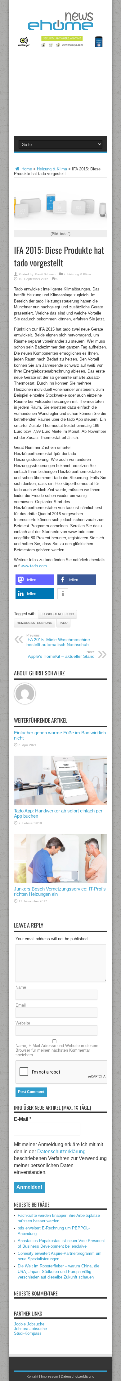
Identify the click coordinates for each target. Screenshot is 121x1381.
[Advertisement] (60, 95)
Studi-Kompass (28, 1333)
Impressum (49, 1376)
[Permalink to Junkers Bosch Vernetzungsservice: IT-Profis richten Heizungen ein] (60, 881)
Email (21, 1005)
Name (21, 987)
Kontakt (32, 1376)
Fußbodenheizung (57, 614)
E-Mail (22, 1119)
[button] (35, 579)
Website (23, 1023)
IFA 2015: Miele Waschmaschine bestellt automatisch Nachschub (58, 640)
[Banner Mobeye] (60, 46)
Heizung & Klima (52, 169)
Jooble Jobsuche (29, 1324)
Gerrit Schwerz (45, 274)
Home (26, 169)
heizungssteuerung (34, 622)
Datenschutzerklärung (61, 1151)
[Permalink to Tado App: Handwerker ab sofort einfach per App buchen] (60, 803)
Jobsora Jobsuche (30, 1328)
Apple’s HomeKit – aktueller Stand (61, 654)
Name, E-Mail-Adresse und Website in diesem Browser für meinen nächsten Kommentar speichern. (57, 1050)
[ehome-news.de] (60, 25)
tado (63, 622)
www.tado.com (34, 566)
